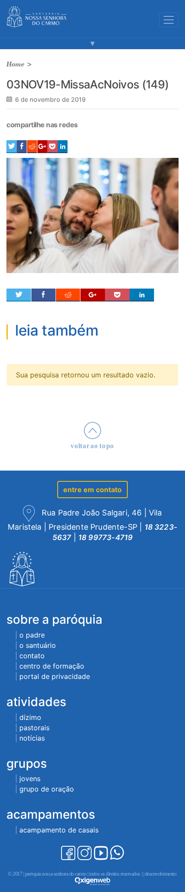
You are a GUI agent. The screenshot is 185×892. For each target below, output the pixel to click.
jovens (29, 778)
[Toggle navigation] (168, 20)
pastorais (34, 727)
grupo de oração (46, 789)
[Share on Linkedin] (63, 146)
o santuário (37, 645)
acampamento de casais (59, 830)
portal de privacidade (54, 676)
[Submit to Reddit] (32, 146)
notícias (32, 738)
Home (15, 64)
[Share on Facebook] (22, 146)
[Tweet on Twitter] (11, 146)
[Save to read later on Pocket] (52, 146)
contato (32, 655)
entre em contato (92, 489)
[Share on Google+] (42, 146)
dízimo (30, 717)
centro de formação (51, 666)
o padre (32, 635)
